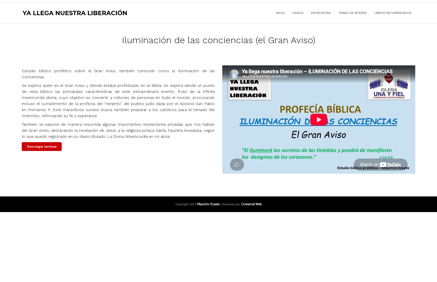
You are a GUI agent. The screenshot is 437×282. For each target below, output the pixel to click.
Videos (297, 13)
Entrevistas (321, 13)
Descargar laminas (42, 146)
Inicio (280, 13)
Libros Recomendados (392, 13)
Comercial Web (251, 204)
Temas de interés (352, 13)
